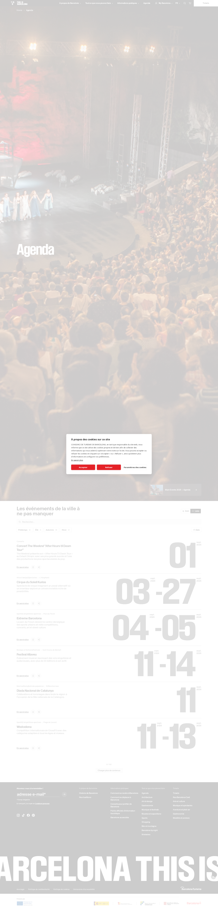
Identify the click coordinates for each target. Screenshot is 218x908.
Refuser (109, 467)
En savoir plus (77, 460)
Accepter (83, 467)
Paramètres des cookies (135, 467)
